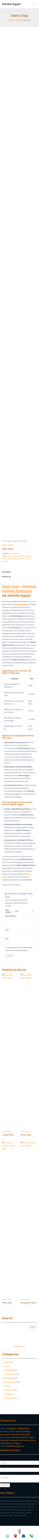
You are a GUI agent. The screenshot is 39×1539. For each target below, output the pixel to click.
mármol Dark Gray (19, 556)
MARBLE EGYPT (19, 1346)
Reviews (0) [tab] (6, 576)
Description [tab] (6, 572)
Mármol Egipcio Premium (16, 559)
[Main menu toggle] (34, 4)
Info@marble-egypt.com (15, 1446)
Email (7, 939)
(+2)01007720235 (23, 1429)
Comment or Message (7, 1473)
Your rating (8, 911)
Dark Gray (9, 556)
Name (7, 930)
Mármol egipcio (13, 541)
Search (32, 1327)
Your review (11, 916)
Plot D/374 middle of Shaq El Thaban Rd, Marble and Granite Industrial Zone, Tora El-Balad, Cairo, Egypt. (17, 1440)
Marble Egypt (11, 4)
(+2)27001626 (10, 1429)
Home (4, 541)
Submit (5, 1485)
